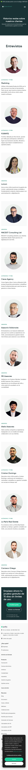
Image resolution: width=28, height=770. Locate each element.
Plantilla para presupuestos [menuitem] (8, 713)
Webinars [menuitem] (3, 706)
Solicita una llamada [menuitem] (6, 654)
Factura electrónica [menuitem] (6, 666)
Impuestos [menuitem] (4, 676)
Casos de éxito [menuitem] (5, 688)
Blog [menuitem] (2, 696)
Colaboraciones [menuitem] (5, 709)
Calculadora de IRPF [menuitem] (6, 727)
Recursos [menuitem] (3, 693)
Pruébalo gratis (14, 604)
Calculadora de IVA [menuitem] (6, 723)
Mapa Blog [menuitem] (4, 733)
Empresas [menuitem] (5, 646)
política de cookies (17, 751)
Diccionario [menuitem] (4, 699)
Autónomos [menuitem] (5, 650)
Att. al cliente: (11, 630)
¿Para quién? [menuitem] (5, 643)
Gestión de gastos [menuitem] (6, 680)
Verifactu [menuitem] (3, 669)
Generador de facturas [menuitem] (7, 720)
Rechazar (14, 763)
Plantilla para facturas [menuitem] (7, 716)
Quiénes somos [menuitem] (5, 683)
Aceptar (14, 759)
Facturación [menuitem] (4, 662)
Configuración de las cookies (14, 755)
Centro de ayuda (7, 638)
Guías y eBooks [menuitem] (5, 703)
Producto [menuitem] (4, 659)
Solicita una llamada (14, 609)
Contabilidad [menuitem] (4, 673)
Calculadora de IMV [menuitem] (6, 730)
